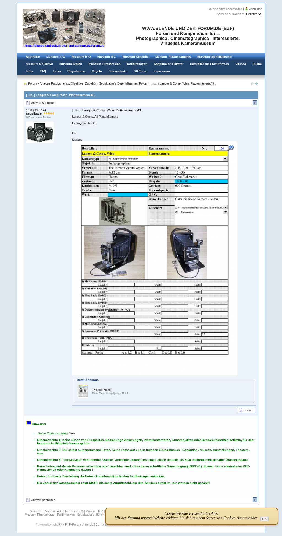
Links (57, 71)
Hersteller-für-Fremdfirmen (209, 64)
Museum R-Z (106, 56)
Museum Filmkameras (104, 64)
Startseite (33, 56)
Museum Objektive (39, 64)
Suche (257, 64)
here (72, 433)
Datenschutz (118, 71)
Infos (29, 71)
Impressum (162, 71)
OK (264, 519)
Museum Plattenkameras (173, 56)
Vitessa (240, 64)
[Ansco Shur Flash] (256, 84)
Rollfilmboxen (137, 64)
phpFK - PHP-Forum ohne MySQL (76, 524)
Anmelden (255, 8)
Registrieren (76, 71)
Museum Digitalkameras (214, 56)
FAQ (43, 71)
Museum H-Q (81, 56)
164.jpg (97, 389)
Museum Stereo (70, 64)
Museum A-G (55, 56)
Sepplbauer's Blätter (168, 64)
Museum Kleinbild (136, 56)
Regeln (97, 71)
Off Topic (140, 71)
